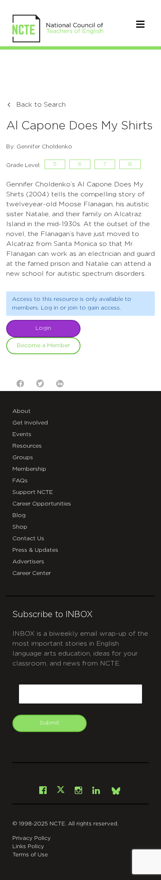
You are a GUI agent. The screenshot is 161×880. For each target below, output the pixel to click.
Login (43, 328)
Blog (19, 515)
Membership (29, 469)
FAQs (20, 481)
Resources (27, 446)
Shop (19, 527)
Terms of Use (30, 855)
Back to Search (41, 104)
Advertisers (28, 562)
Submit (49, 723)
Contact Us (28, 538)
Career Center (31, 573)
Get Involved (30, 423)
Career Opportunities (41, 504)
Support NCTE (32, 492)
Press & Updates (35, 550)
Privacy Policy (31, 838)
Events (21, 434)
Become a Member (43, 345)
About (21, 411)
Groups (22, 457)
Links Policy (28, 846)
